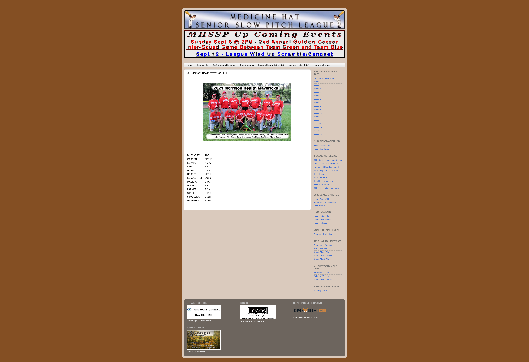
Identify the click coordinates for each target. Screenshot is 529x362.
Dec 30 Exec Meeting (323, 181)
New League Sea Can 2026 (326, 170)
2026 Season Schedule (224, 65)
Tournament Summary (324, 245)
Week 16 (318, 134)
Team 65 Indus (320, 223)
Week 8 (317, 106)
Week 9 (317, 110)
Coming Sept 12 (321, 291)
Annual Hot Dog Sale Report (326, 167)
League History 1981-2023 (271, 65)
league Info (202, 65)
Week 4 (317, 92)
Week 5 (317, 96)
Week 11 (318, 117)
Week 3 (317, 89)
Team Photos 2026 (322, 199)
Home (190, 65)
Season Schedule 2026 (324, 78)
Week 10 (318, 113)
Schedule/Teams (321, 249)
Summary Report (321, 273)
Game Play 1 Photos (323, 252)
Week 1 (317, 82)
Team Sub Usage (321, 149)
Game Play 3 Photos (323, 259)
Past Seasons (247, 65)
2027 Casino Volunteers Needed (328, 160)
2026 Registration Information (327, 188)
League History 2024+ (300, 65)
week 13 (317, 124)
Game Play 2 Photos (323, 256)
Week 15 (318, 131)
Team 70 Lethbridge (323, 219)
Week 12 (318, 120)
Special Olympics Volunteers (326, 163)
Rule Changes (320, 174)
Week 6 (317, 99)
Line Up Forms (322, 65)
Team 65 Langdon (322, 216)
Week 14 (318, 127)
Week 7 (317, 103)
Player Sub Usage (322, 145)
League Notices (321, 177)
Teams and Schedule (323, 234)
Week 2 (317, 85)
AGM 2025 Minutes (322, 184)
